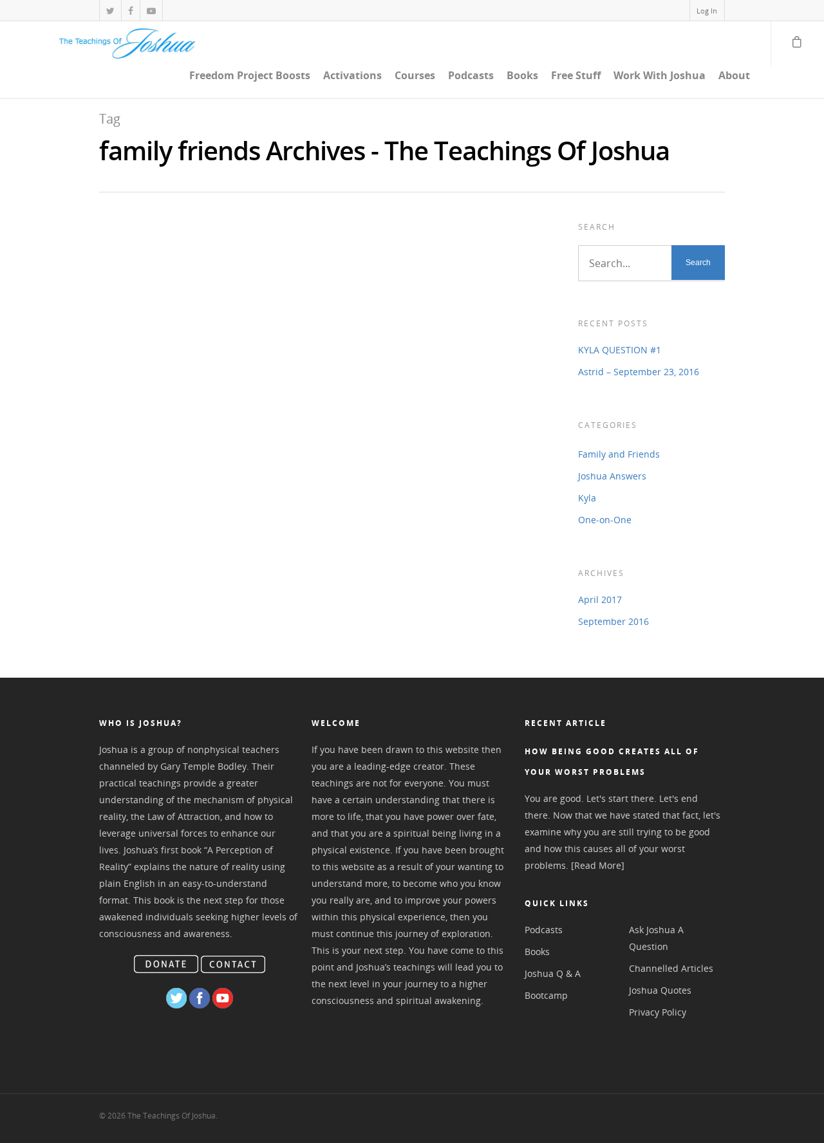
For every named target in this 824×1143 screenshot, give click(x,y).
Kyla (587, 498)
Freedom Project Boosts (249, 75)
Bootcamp (546, 995)
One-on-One (605, 520)
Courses (415, 75)
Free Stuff (576, 75)
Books (522, 75)
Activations (352, 75)
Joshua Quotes (660, 990)
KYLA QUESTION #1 (619, 350)
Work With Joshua (659, 75)
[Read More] (597, 865)
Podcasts (471, 75)
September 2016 (613, 621)
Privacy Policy (657, 1012)
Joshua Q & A (553, 973)
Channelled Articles (671, 968)
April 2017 (600, 599)
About (734, 75)
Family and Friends (619, 454)
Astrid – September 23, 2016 (638, 372)
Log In (707, 10)
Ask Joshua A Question (656, 938)
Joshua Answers (612, 476)
